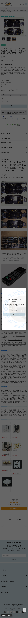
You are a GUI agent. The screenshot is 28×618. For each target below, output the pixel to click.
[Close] (24, 291)
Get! (14, 314)
